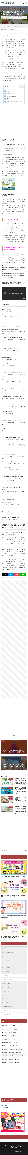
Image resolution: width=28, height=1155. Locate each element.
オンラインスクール (8, 987)
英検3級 (18, 1059)
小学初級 (12, 1052)
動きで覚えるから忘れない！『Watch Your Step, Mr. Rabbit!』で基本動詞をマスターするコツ (20, 810)
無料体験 (5, 1059)
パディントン (15, 1039)
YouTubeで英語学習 (8, 1006)
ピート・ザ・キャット (8, 1042)
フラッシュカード (7, 1045)
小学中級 (5, 1052)
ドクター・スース (7, 1035)
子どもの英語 (18, 1151)
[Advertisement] (14, 120)
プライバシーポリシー (10, 1146)
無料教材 (7, 975)
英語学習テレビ (7, 983)
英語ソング (7, 1010)
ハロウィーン (6, 1039)
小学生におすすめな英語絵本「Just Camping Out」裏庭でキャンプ (21, 799)
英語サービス (6, 991)
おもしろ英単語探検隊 (8, 952)
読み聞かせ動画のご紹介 (11, 96)
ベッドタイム (17, 1045)
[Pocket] (17, 574)
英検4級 (5, 1062)
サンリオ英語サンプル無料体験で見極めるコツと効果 (13, 876)
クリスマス (16, 1032)
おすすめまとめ (15, 1029)
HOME (3, 26)
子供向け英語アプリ (8, 967)
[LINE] (23, 574)
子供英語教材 (6, 971)
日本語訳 (8, 98)
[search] (25, 850)
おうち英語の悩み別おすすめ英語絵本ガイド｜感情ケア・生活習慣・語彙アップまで (13, 937)
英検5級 (11, 1062)
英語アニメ (7, 1014)
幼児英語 (5, 998)
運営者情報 (14, 1147)
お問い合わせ (20, 1146)
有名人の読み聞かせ (20, 1055)
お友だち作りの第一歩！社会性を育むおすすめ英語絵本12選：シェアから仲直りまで (13, 895)
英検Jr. (17, 1062)
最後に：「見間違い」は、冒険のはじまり (14, 101)
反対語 (12, 1049)
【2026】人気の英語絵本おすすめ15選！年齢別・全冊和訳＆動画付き (13, 916)
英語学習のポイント (10, 93)
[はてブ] (11, 574)
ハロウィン (16, 1035)
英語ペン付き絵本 (9, 979)
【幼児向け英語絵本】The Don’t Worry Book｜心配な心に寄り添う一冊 (21, 790)
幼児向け (19, 1052)
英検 (5, 956)
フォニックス (6, 18)
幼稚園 (11, 1055)
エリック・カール (7, 1032)
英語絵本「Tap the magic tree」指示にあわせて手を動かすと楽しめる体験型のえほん (20, 781)
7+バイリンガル (17, 1025)
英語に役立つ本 (7, 995)
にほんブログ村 (4, 1107)
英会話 (5, 964)
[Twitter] (5, 574)
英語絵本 (21, 16)
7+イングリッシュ (7, 1025)
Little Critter (5, 1029)
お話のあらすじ (9, 91)
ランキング (5, 1049)
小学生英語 (6, 1002)
